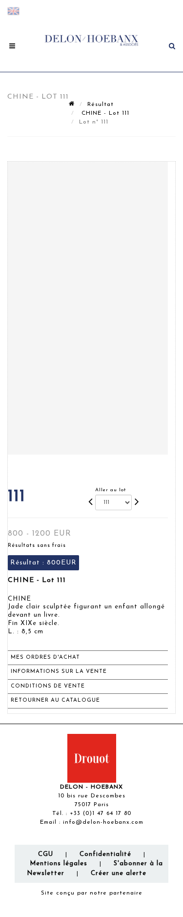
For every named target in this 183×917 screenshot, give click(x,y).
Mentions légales (58, 863)
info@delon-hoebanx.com (103, 822)
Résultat (100, 104)
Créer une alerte (118, 873)
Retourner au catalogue (55, 700)
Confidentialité (105, 854)
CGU (45, 854)
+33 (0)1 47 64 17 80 (100, 813)
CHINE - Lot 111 (104, 113)
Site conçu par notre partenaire (91, 893)
